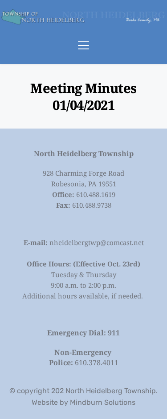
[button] (83, 45)
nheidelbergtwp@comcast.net (96, 242)
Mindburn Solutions (102, 402)
